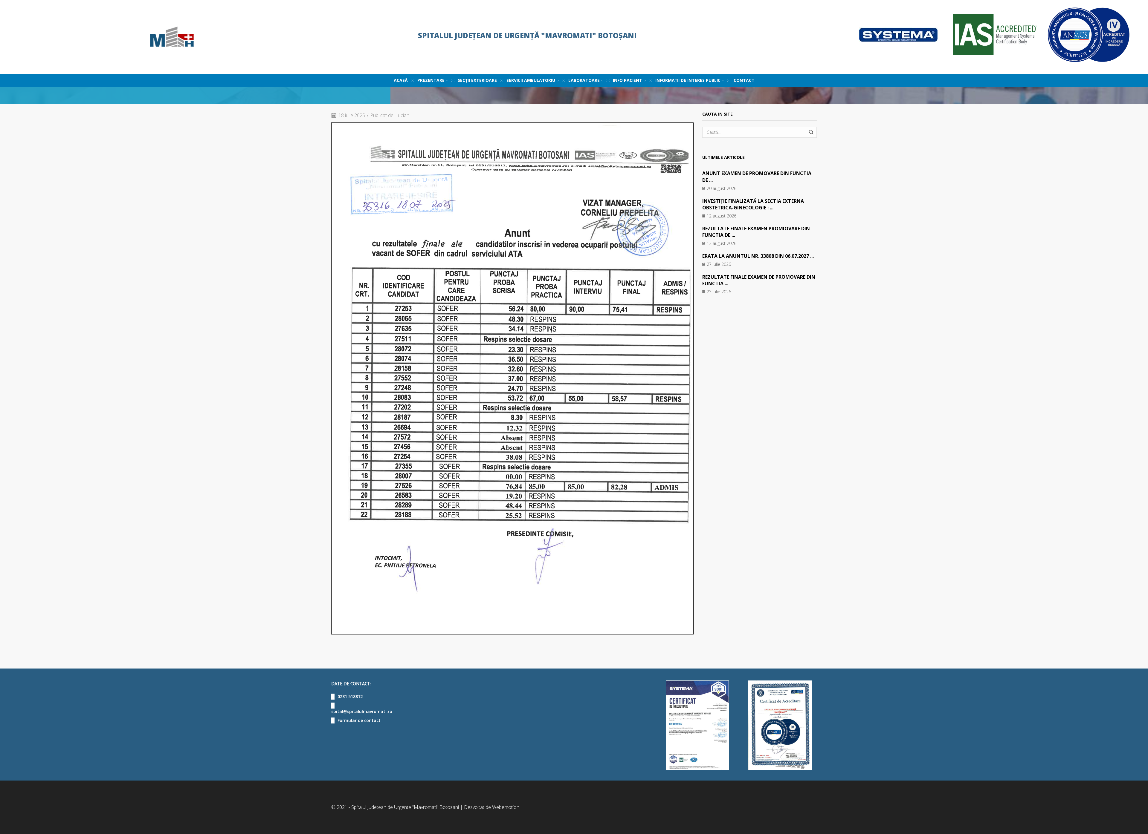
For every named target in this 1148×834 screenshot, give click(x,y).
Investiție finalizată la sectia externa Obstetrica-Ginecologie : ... (753, 204)
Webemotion (505, 807)
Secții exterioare (477, 80)
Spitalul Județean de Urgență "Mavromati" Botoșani (527, 35)
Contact (744, 80)
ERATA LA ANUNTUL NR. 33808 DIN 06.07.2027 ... (758, 256)
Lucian (402, 115)
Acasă (401, 80)
